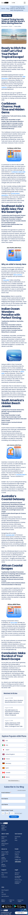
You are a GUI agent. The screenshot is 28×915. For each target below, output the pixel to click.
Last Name (4, 804)
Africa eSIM (13, 622)
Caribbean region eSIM (18, 172)
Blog (7, 8)
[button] (14, 3)
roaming (4, 87)
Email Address (6, 793)
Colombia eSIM (20, 474)
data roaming (17, 275)
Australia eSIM (10, 535)
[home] (4, 3)
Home (3, 8)
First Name (4, 799)
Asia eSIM (6, 280)
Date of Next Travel (7, 810)
